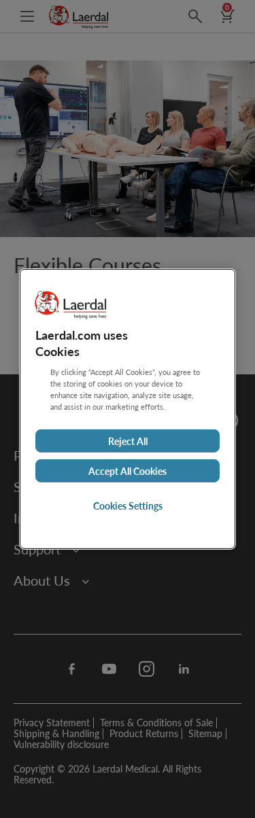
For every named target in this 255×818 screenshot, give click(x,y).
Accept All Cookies (127, 471)
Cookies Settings (128, 505)
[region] (127, 409)
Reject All (128, 441)
